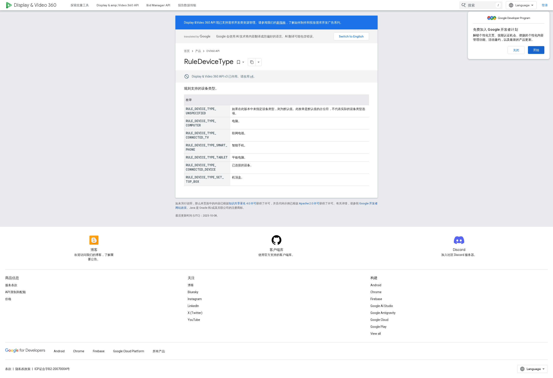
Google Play (378, 326)
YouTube (194, 319)
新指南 (281, 22)
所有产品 (159, 351)
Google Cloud (379, 319)
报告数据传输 (187, 5)
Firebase (376, 299)
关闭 (516, 50)
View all (375, 333)
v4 (251, 76)
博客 (191, 285)
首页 (187, 51)
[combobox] (480, 5)
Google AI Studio (381, 306)
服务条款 (11, 285)
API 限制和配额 (15, 292)
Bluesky (193, 292)
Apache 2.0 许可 (309, 203)
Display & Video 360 (35, 5)
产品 (198, 51)
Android (375, 285)
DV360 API (213, 51)
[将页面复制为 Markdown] (252, 62)
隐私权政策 (22, 369)
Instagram (195, 299)
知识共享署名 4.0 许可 (242, 203)
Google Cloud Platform (128, 351)
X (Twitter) (195, 313)
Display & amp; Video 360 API (118, 5)
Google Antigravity (383, 313)
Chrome (375, 292)
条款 (8, 369)
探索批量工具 (80, 5)
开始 (536, 50)
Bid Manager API (158, 5)
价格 (8, 299)
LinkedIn (193, 306)
